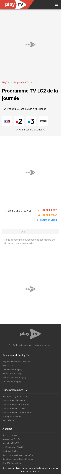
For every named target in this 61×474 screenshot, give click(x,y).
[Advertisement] (30, 44)
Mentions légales (10, 451)
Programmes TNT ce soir (14, 408)
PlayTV (5, 82)
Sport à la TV (8, 420)
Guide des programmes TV (15, 396)
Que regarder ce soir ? (12, 416)
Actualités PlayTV (11, 443)
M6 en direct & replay (12, 374)
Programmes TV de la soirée (15, 404)
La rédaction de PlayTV (13, 447)
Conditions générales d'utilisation (18, 459)
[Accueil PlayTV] (30, 334)
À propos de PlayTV (11, 439)
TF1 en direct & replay (12, 370)
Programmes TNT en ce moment (17, 412)
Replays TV (8, 366)
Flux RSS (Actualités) (12, 463)
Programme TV (21, 82)
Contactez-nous (10, 435)
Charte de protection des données (18, 455)
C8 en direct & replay (12, 382)
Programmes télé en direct (14, 400)
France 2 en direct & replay (14, 378)
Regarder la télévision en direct (16, 362)
